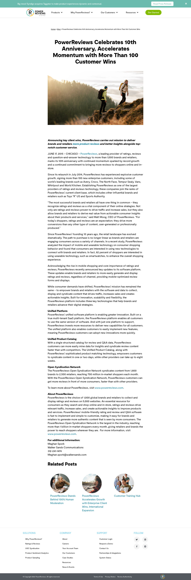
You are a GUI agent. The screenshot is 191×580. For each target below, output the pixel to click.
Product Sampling (32, 558)
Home (53, 29)
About (64, 539)
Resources (131, 12)
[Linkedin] (145, 540)
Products (55, 12)
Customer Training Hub (127, 495)
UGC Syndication (32, 548)
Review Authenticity (124, 577)
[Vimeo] (145, 546)
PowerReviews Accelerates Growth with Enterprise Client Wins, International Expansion (94, 503)
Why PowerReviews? (80, 12)
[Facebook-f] (137, 546)
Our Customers (108, 12)
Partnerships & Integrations (110, 553)
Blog (59, 29)
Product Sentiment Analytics (37, 553)
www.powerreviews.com (108, 387)
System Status (105, 558)
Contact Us (103, 548)
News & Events (68, 567)
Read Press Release (162, 3)
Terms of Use (98, 577)
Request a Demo (106, 544)
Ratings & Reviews (32, 544)
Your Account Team (70, 548)
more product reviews (86, 143)
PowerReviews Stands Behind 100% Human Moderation (62, 499)
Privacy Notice (110, 577)
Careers (65, 544)
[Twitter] (137, 540)
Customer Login (105, 539)
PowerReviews (88, 153)
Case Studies (67, 558)
